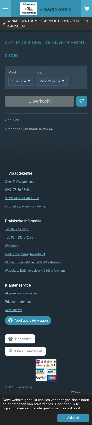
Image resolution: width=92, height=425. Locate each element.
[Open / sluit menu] (5, 8)
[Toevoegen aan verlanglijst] (81, 101)
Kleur (41, 72)
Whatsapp (12, 246)
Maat (12, 72)
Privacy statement (18, 302)
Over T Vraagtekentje (20, 181)
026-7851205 (20, 229)
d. (27, 206)
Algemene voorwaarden (21, 293)
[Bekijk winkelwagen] (86, 8)
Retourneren (13, 310)
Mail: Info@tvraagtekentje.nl (25, 254)
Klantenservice (18, 285)
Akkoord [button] (73, 418)
